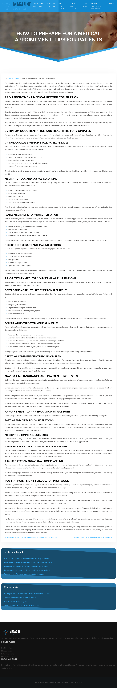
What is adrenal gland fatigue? (15, 601)
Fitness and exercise (73, 6)
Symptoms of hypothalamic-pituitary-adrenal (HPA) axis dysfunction (32, 537)
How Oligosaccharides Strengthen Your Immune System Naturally (28, 562)
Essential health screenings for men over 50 (20, 598)
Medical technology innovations (96, 6)
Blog (111, 4)
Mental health (85, 5)
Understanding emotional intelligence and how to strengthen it (27, 570)
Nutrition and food (51, 5)
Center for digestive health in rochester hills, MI (21, 605)
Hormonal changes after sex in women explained (92, 537)
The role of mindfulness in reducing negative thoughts (24, 574)
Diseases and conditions (38, 5)
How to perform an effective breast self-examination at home (27, 594)
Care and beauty (62, 6)
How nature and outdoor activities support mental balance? (26, 566)
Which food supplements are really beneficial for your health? (27, 558)
